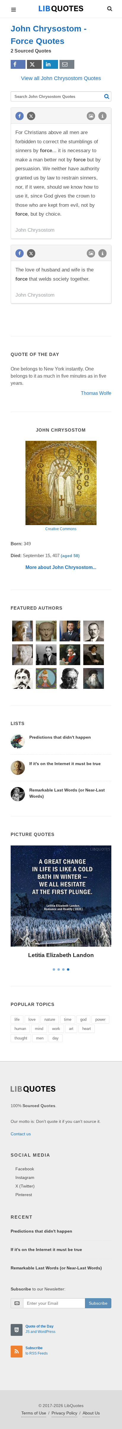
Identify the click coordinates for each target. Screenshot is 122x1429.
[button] (109, 8)
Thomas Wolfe (96, 393)
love (32, 1019)
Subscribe (98, 1303)
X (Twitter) (25, 1186)
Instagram (24, 1177)
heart (86, 1028)
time (67, 1019)
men (40, 1038)
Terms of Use (33, 1413)
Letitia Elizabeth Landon (61, 955)
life (17, 1019)
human (20, 1028)
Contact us (21, 1133)
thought (21, 1038)
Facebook (24, 1168)
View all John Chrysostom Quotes (61, 78)
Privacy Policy (64, 1413)
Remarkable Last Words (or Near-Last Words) (56, 1268)
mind (39, 1028)
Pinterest (23, 1194)
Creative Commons (60, 529)
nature (49, 1019)
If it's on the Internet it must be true (65, 763)
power (100, 1019)
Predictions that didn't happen (60, 737)
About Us (91, 1413)
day (55, 1038)
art (71, 1028)
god (83, 1019)
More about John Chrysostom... (60, 567)
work (56, 1028)
